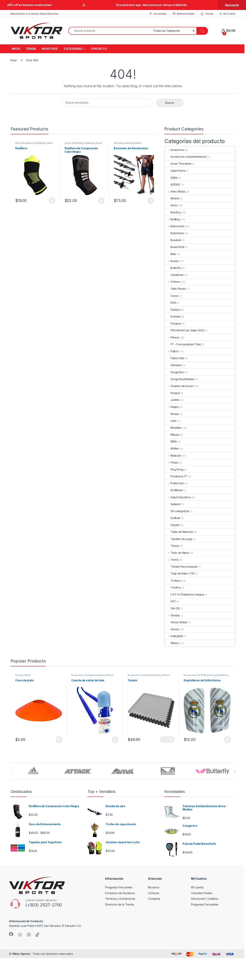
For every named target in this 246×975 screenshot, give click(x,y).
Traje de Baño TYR (182, 573)
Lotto (173, 420)
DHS (173, 302)
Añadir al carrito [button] (150, 200)
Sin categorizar (179, 511)
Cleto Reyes (178, 288)
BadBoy (175, 219)
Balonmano (177, 233)
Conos (174, 295)
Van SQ (175, 608)
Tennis (174, 559)
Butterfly (175, 267)
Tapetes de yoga (181, 539)
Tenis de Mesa (179, 552)
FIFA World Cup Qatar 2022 (187, 330)
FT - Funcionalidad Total (185, 344)
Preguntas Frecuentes (119, 887)
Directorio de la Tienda (119, 904)
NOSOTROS (50, 48)
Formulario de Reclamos (120, 893)
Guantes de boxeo (182, 386)
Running (118, 143)
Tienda (209, 13)
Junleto (175, 399)
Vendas (175, 615)
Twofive (175, 587)
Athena (174, 198)
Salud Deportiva (132, 143)
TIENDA (31, 48)
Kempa (174, 413)
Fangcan (175, 323)
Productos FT (178, 476)
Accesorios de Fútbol (195, 675)
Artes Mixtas (177, 191)
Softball (175, 518)
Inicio (14, 60)
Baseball (175, 240)
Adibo (174, 177)
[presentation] (234, 771)
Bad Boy (175, 212)
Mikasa (174, 434)
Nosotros (153, 887)
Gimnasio (176, 365)
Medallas (176, 427)
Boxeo (174, 261)
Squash (175, 524)
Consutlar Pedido (202, 893)
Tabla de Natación (181, 531)
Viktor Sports (21, 953)
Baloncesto (177, 226)
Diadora (175, 309)
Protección (177, 483)
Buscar (169, 102)
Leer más (115, 739)
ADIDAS (175, 184)
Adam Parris (177, 170)
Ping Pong (176, 469)
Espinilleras (221, 675)
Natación (175, 455)
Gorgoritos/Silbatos (182, 379)
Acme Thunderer (181, 163)
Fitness (174, 337)
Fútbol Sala (177, 358)
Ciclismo (175, 281)
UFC (173, 601)
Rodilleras (27, 143)
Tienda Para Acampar (183, 566)
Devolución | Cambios (204, 898)
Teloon (174, 545)
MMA (173, 441)
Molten (174, 448)
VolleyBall (176, 636)
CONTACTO (99, 48)
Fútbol (174, 351)
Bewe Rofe (177, 247)
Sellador (175, 504)
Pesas (174, 462)
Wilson (174, 643)
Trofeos (175, 580)
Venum (174, 629)
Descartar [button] (232, 5)
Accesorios (177, 149)
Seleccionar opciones (47, 200)
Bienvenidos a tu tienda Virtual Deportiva (34, 13)
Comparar (154, 898)
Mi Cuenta (229, 13)
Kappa (174, 406)
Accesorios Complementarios (87, 675)
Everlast (175, 316)
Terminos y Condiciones (120, 898)
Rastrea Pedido (186, 13)
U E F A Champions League (187, 594)
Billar (173, 254)
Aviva (18, 143)
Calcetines (177, 274)
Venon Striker (178, 622)
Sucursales (159, 13)
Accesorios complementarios (188, 156)
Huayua (175, 393)
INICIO (16, 48)
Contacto (153, 893)
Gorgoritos (177, 372)
